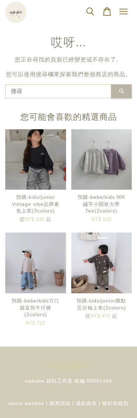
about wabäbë (26, 403)
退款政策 (86, 403)
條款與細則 (115, 403)
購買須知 (60, 403)
